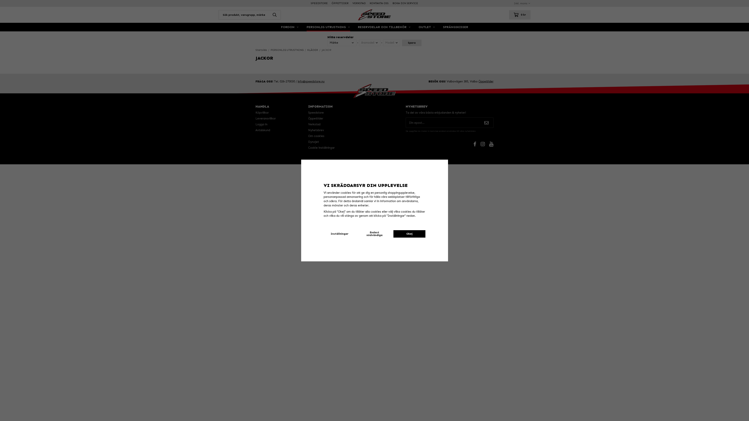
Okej (409, 233)
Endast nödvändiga (374, 234)
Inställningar (339, 233)
